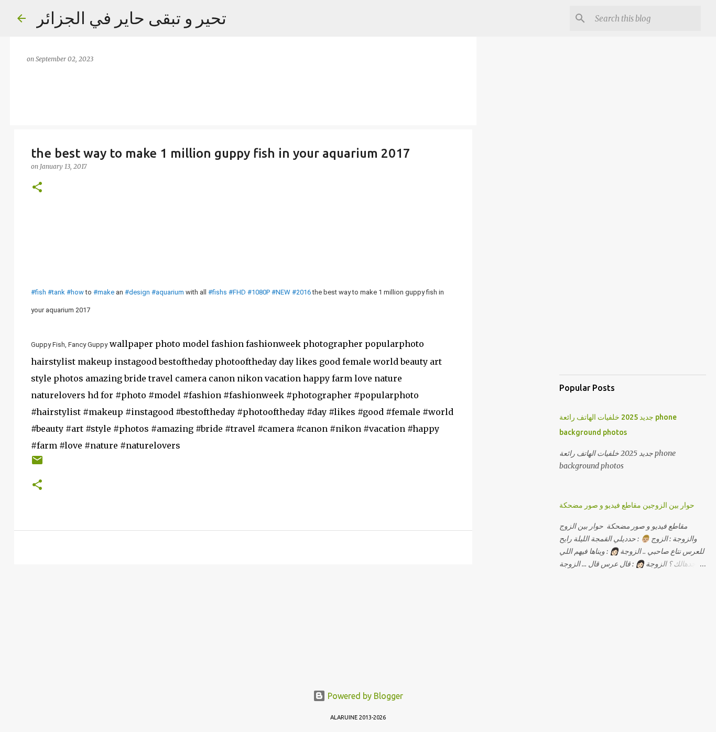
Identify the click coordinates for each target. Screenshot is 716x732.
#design (137, 292)
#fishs (217, 292)
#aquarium (167, 292)
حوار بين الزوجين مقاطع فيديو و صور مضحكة (627, 505)
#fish (38, 292)
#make (103, 292)
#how (75, 292)
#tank (56, 292)
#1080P (258, 292)
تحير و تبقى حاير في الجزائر (131, 17)
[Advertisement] (525, 209)
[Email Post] (37, 464)
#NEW (281, 292)
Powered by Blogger (364, 696)
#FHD (237, 292)
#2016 (301, 292)
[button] (37, 188)
